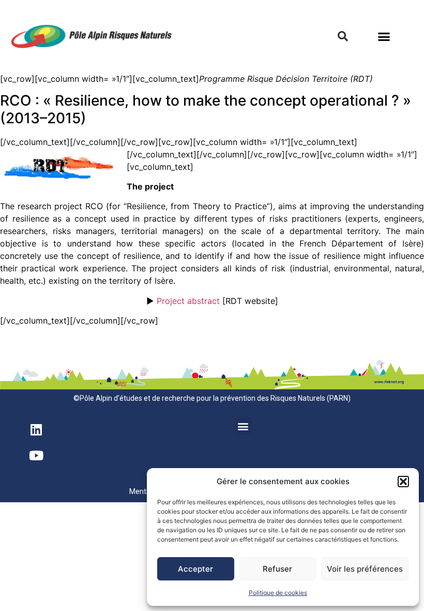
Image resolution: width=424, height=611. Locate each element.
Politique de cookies (278, 593)
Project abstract (188, 301)
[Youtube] (36, 455)
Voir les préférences (365, 569)
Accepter (195, 569)
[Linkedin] (36, 429)
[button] (403, 481)
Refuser (277, 569)
